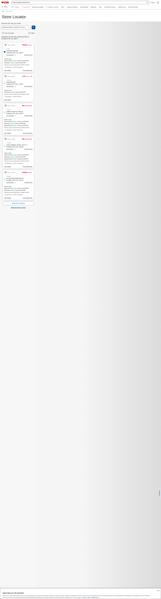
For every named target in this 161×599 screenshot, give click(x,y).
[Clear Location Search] (29, 27)
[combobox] (16, 27)
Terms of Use (96, 597)
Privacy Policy (87, 597)
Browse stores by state (18, 207)
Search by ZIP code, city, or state (11, 23)
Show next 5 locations (18, 203)
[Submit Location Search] (33, 27)
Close (158, 590)
